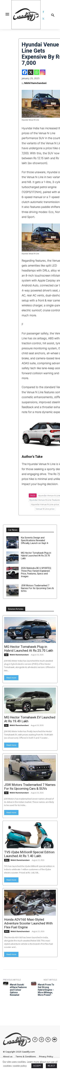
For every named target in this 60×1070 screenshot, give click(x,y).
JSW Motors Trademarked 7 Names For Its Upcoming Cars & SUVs (37, 588)
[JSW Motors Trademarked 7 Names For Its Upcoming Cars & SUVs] (12, 590)
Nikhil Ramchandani (35, 82)
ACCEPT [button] (37, 1065)
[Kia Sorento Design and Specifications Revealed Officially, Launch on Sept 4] (12, 542)
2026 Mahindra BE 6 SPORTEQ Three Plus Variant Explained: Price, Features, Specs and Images (36, 572)
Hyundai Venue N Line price (45, 504)
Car (6, 655)
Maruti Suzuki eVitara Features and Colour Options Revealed (18, 989)
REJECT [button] (51, 1065)
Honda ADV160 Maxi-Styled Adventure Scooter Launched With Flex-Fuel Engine (28, 923)
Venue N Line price (45, 508)
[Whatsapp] (36, 72)
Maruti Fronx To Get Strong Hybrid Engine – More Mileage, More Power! (46, 989)
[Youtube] (54, 1039)
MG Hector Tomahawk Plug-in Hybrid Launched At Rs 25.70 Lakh (36, 555)
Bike (6, 860)
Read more (11, 678)
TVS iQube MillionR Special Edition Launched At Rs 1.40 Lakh (29, 854)
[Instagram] (42, 72)
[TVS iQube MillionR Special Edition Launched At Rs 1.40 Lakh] (30, 835)
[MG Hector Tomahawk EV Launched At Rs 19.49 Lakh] (30, 700)
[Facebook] (43, 12)
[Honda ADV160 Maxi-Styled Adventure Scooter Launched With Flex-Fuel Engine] (30, 903)
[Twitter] (43, 19)
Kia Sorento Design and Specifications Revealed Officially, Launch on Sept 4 (34, 540)
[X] (30, 72)
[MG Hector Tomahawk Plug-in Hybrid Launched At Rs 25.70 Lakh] (12, 557)
